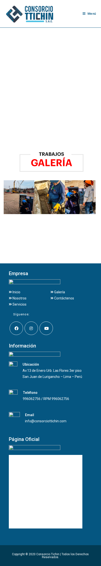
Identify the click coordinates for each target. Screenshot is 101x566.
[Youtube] (46, 328)
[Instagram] (31, 328)
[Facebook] (16, 328)
